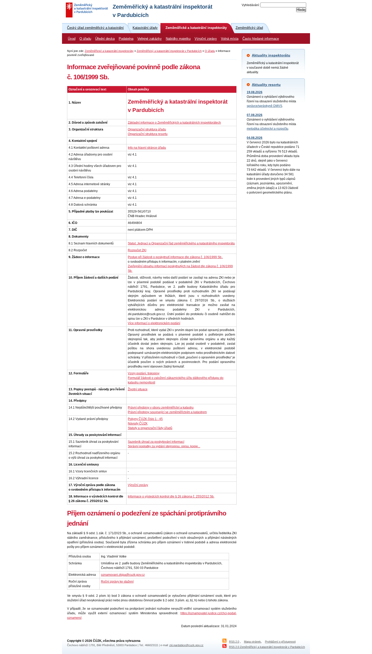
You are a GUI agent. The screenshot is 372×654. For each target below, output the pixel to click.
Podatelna (126, 39)
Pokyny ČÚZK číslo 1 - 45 (145, 419)
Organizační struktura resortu (148, 134)
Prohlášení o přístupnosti (280, 641)
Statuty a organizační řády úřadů (150, 428)
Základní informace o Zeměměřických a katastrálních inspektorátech (174, 122)
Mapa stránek (252, 641)
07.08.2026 (254, 115)
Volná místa (229, 39)
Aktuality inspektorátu (271, 55)
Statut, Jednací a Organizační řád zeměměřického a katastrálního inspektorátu (181, 243)
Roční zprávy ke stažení (117, 581)
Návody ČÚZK (138, 423)
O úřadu (85, 39)
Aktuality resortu (266, 85)
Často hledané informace (260, 39)
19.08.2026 (254, 92)
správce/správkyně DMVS (264, 106)
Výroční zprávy (206, 39)
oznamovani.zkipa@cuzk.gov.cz (123, 574)
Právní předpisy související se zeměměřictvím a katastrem (167, 412)
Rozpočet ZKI (137, 250)
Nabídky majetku (178, 39)
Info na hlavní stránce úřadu (147, 147)
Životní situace (138, 389)
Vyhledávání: (251, 5)
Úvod (71, 39)
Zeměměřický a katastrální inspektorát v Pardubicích (169, 50)
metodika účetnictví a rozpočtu (267, 128)
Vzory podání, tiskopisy (143, 373)
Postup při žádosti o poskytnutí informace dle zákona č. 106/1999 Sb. (175, 257)
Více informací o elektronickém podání (154, 323)
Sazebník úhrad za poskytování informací (156, 442)
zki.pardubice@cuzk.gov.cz (186, 645)
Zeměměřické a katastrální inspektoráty (109, 50)
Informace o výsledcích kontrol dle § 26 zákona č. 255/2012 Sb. (171, 496)
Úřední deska (105, 39)
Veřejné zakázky (149, 39)
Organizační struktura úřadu (147, 129)
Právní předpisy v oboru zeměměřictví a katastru (161, 407)
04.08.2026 (254, 138)
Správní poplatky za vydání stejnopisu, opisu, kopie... (164, 446)
